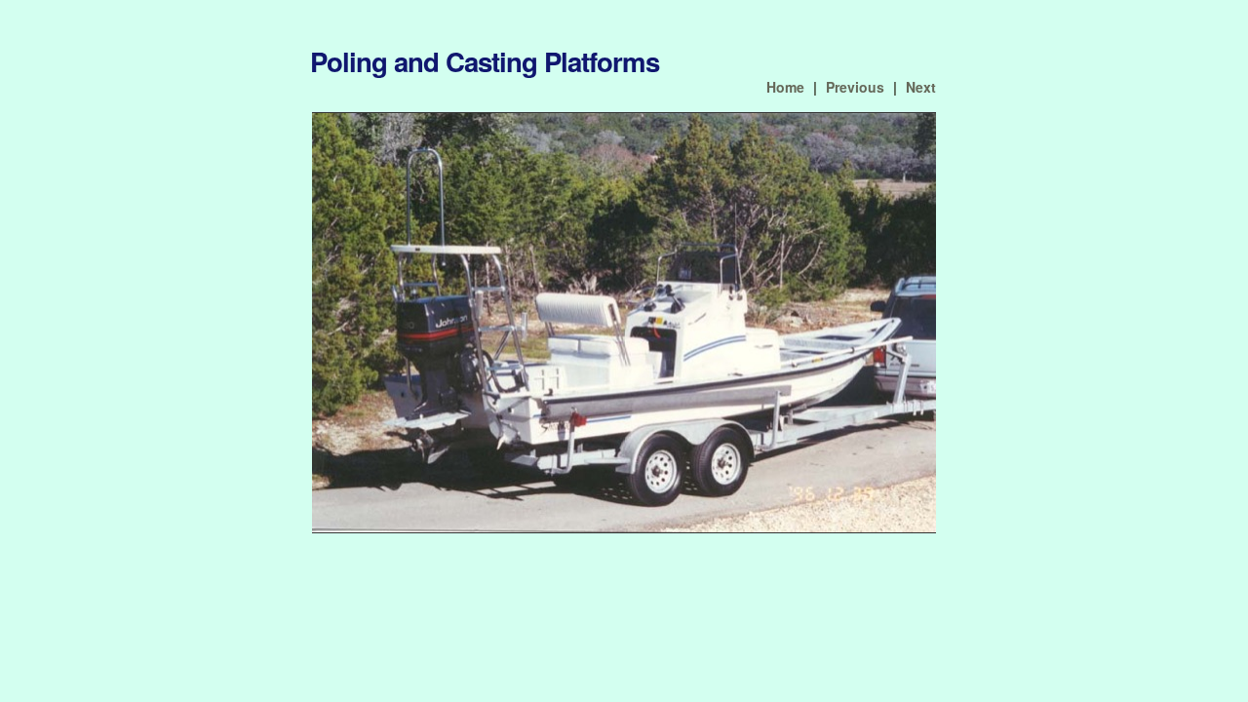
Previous (855, 87)
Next (921, 87)
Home (785, 87)
